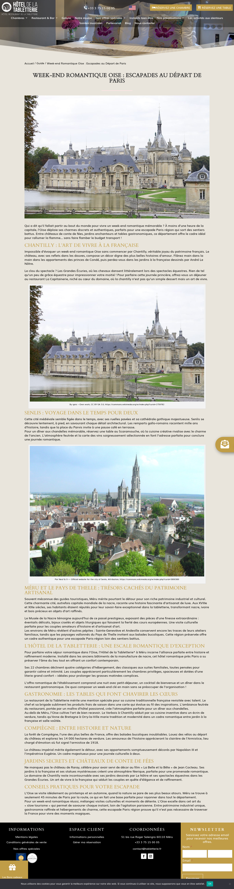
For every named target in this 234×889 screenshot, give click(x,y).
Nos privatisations (169, 18)
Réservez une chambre (173, 7)
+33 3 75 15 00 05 (101, 8)
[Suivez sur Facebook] (143, 856)
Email (187, 861)
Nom (187, 847)
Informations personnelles (87, 837)
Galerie (66, 18)
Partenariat (113, 23)
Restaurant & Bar (43, 18)
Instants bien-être (141, 18)
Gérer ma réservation (87, 842)
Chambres (17, 18)
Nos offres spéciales (109, 18)
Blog (128, 23)
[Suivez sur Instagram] (150, 856)
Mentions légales (26, 837)
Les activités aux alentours (205, 18)
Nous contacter (145, 23)
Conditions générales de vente (27, 842)
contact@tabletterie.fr (147, 848)
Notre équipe (83, 18)
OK (210, 883)
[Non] (229, 884)
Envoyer (192, 878)
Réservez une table (216, 7)
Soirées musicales (90, 23)
